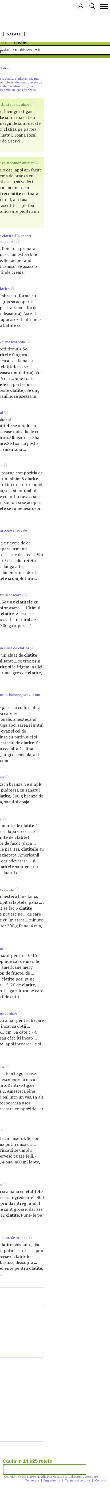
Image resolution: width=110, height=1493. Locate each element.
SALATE (14, 33)
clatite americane (26, 78)
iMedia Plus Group (49, 1477)
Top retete (32, 1480)
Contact (100, 1480)
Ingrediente (52, 1480)
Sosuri (21, 42)
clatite (9, 78)
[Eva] (16, 6)
